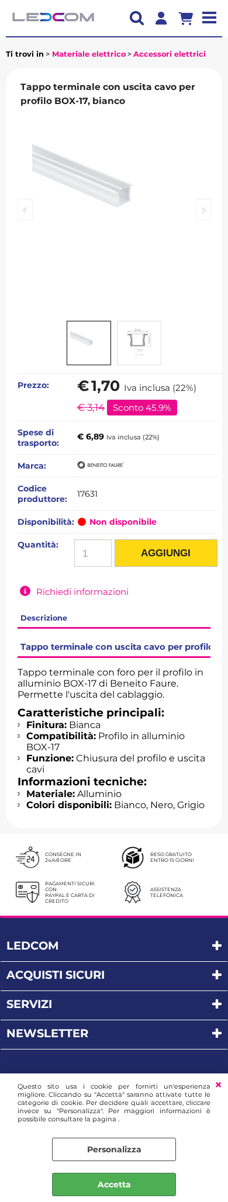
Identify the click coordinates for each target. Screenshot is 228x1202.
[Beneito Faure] (100, 465)
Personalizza (114, 1149)
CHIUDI (218, 1085)
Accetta (114, 1184)
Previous (25, 209)
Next (203, 209)
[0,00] (190, 18)
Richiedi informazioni (82, 591)
